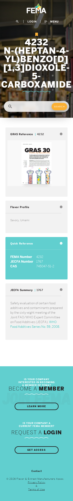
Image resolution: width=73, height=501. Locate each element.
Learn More (36, 406)
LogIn (32, 21)
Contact (36, 471)
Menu (54, 21)
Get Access (36, 450)
